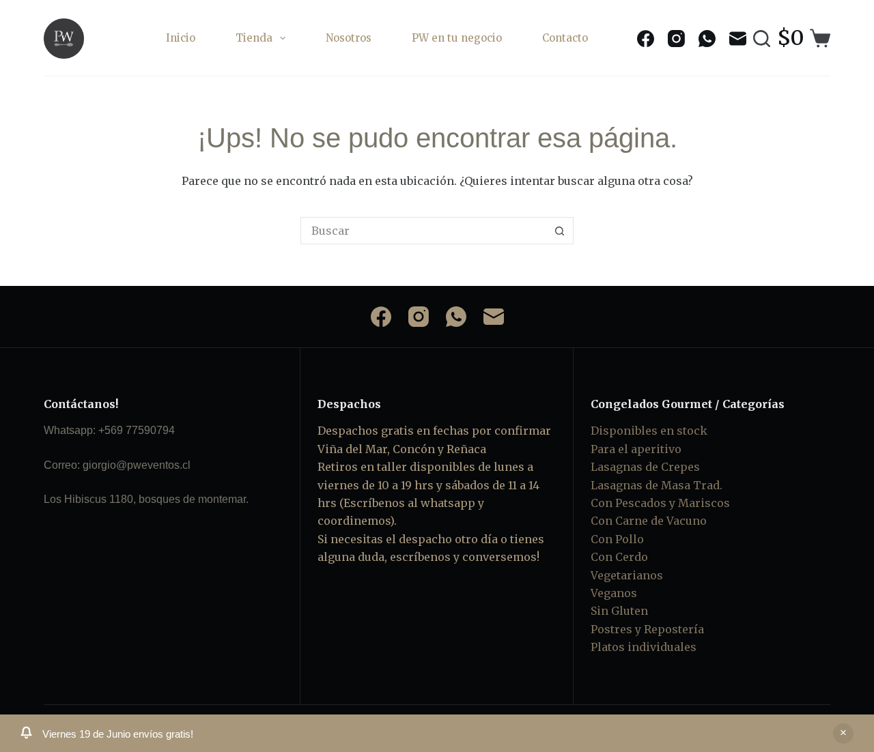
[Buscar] (761, 38)
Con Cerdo (619, 557)
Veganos (614, 593)
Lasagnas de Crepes (645, 467)
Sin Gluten (619, 611)
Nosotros (348, 37)
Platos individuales (643, 647)
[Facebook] (645, 38)
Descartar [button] (843, 733)
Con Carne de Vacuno (649, 520)
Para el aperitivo (636, 449)
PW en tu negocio (457, 37)
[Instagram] (676, 38)
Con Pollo (617, 539)
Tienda (254, 37)
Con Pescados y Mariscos (660, 503)
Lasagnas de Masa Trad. (656, 485)
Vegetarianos (627, 575)
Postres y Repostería (647, 629)
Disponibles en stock (649, 430)
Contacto (565, 37)
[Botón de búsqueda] (560, 230)
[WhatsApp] (707, 38)
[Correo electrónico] (737, 38)
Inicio (180, 37)
